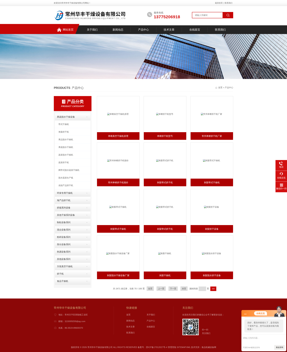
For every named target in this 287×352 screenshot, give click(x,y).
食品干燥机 (62, 281)
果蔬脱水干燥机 (65, 147)
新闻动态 (118, 29)
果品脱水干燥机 (65, 139)
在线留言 (194, 29)
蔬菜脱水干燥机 (65, 155)
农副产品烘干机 (65, 185)
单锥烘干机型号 (165, 136)
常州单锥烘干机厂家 (212, 136)
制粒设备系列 (63, 222)
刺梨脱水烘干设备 (212, 275)
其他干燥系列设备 (66, 215)
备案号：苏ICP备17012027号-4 (152, 347)
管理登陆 (172, 347)
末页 (184, 288)
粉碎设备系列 (63, 237)
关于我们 (92, 29)
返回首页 (219, 3)
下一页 (173, 288)
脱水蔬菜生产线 (65, 178)
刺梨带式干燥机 (212, 182)
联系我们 (228, 3)
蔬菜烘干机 (63, 162)
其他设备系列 (63, 259)
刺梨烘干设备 (212, 229)
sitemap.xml (183, 347)
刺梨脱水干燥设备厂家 (118, 275)
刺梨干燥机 (165, 275)
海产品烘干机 (63, 200)
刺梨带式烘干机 (165, 182)
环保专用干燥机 (65, 193)
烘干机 (60, 273)
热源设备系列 (63, 251)
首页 (220, 87)
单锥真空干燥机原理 (118, 136)
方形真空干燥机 (65, 266)
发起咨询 (279, 347)
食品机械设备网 (208, 347)
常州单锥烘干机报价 (118, 182)
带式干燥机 (63, 124)
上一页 (161, 288)
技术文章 (169, 29)
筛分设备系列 (63, 244)
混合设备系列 (63, 229)
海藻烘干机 (63, 132)
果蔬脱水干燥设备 (66, 117)
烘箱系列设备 (63, 207)
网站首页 (68, 29)
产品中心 (143, 29)
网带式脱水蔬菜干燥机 (68, 170)
